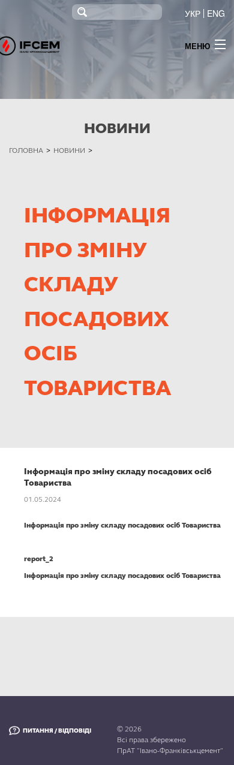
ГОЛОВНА (26, 150)
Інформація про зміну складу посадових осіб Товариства (122, 525)
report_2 (38, 559)
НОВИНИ (69, 150)
